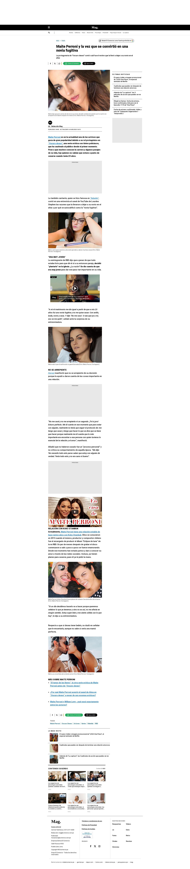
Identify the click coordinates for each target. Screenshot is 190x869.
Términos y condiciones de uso (92, 821)
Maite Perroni (55, 724)
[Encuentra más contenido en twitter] (55, 63)
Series (83, 724)
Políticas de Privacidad (89, 825)
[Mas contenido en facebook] (90, 846)
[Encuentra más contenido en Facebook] (50, 63)
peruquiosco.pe (123, 862)
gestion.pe (80, 862)
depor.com (89, 862)
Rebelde (90, 724)
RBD (96, 724)
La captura (126, 32)
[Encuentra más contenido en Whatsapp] (59, 63)
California (77, 32)
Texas (83, 32)
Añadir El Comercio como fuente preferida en (116, 40)
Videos (128, 824)
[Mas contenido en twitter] (95, 846)
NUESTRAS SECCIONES (118, 821)
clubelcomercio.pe (68, 862)
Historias (115, 847)
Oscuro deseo (67, 724)
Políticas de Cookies (88, 829)
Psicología (98, 32)
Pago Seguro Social (115, 32)
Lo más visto (54, 731)
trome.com (99, 862)
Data (127, 830)
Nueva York (90, 32)
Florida (71, 32)
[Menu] (50, 28)
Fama (114, 835)
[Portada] (56, 825)
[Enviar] (49, 33)
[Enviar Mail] (49, 126)
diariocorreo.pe (110, 862)
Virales (114, 841)
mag (131, 862)
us (113, 830)
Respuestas (116, 824)
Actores (77, 724)
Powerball (105, 32)
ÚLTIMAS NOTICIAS (121, 74)
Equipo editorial (56, 827)
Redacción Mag (57, 126)
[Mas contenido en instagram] (99, 846)
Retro (128, 835)
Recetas (129, 841)
